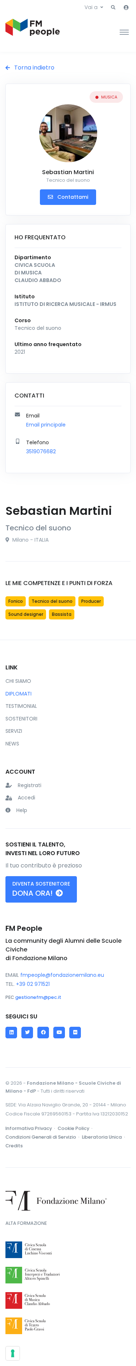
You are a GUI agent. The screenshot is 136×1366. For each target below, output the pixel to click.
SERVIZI (13, 731)
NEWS (12, 743)
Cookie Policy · (76, 1128)
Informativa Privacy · (30, 1128)
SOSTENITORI (21, 718)
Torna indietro (33, 67)
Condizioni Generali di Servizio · (43, 1137)
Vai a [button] (91, 7)
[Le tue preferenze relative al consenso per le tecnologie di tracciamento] (13, 1353)
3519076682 (41, 451)
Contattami (72, 197)
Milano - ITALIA (30, 539)
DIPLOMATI (18, 693)
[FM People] (32, 31)
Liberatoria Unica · (104, 1137)
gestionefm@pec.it (38, 997)
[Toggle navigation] (124, 32)
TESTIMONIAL (21, 706)
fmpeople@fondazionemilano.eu (62, 975)
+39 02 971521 (33, 984)
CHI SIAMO (18, 681)
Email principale (46, 424)
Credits (14, 1146)
